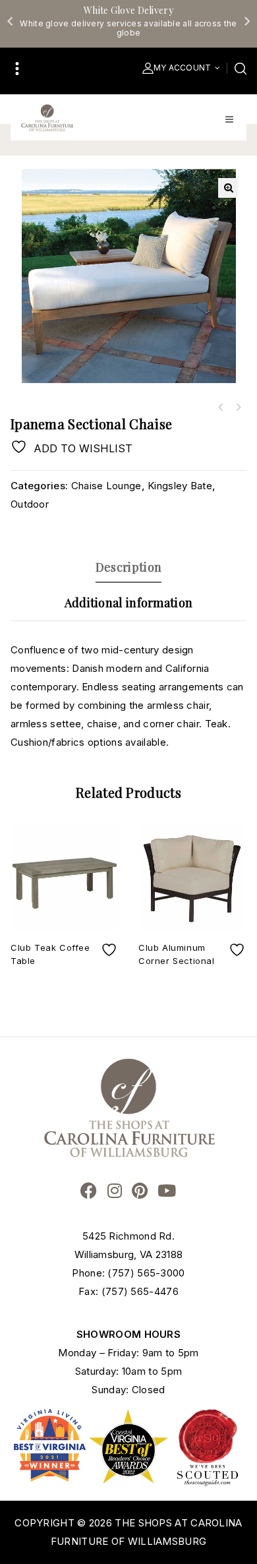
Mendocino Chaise (221, 407)
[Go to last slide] (10, 21)
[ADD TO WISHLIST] (111, 950)
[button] (228, 188)
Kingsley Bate (180, 485)
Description (128, 567)
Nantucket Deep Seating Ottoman (238, 407)
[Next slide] (246, 21)
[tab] (128, 567)
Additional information (129, 603)
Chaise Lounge (106, 485)
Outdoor (30, 504)
